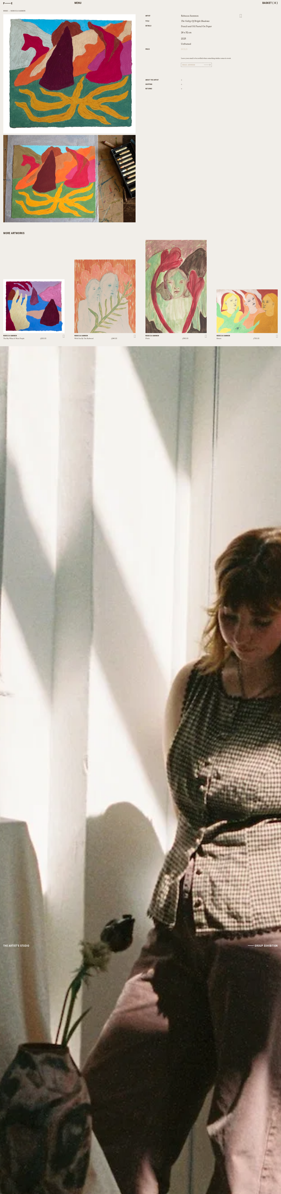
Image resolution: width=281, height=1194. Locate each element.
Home (5, 11)
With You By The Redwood (83, 338)
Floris (147, 338)
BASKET (270, 3)
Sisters (219, 338)
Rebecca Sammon (18, 11)
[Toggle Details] (181, 80)
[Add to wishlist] (241, 16)
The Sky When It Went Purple (13, 338)
